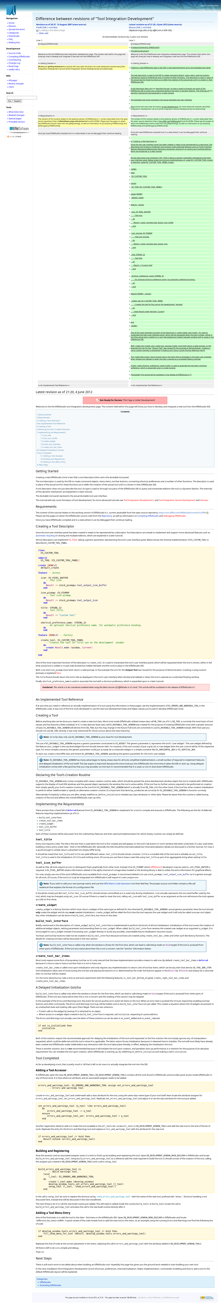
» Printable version (16, 121)
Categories (42, 1278)
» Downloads (13, 35)
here (58, 673)
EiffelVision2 (156, 867)
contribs (53, 27)
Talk (45, 27)
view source (79, 24)
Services (204, 500)
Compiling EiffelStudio (148, 515)
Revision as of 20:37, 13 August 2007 (54, 24)
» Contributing (14, 59)
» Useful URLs (13, 69)
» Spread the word (16, 29)
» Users (10, 86)
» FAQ (10, 39)
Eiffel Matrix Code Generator (117, 883)
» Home (10, 22)
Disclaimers (142, 1298)
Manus (132, 27)
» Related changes (15, 115)
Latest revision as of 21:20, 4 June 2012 (148, 24)
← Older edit (42, 33)
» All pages (12, 80)
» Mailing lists (13, 42)
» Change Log (13, 63)
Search (9, 92)
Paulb (39, 27)
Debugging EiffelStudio (174, 515)
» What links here (15, 111)
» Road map (12, 66)
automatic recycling (45, 535)
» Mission (11, 26)
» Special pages (14, 118)
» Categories (13, 32)
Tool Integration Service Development (177, 500)
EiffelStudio (45, 1282)
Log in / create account (210, 5)
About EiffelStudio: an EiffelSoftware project (163, 1298)
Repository (107, 515)
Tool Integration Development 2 (139, 500)
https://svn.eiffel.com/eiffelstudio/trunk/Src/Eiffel (182, 512)
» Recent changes (15, 83)
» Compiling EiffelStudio (18, 56)
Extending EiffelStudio (50, 1285)
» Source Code (14, 53)
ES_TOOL (73, 539)
